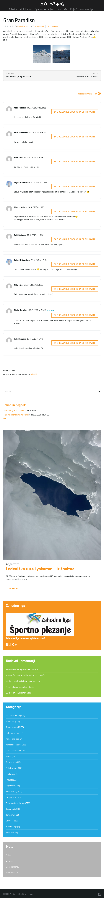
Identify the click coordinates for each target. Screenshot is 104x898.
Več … (7, 418)
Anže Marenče (20, 108)
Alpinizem (25, 9)
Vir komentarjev (12, 867)
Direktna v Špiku (24, 693)
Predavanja (10, 774)
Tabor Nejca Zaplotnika (14, 410)
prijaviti (34, 374)
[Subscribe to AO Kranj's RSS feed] (99, 895)
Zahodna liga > (87, 9)
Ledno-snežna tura (14, 750)
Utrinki (41, 26)
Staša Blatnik (22, 26)
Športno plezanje (43, 9)
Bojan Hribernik (21, 182)
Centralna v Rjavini (26, 687)
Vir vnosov (10, 861)
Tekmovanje (11, 809)
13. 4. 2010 (8, 26)
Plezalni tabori (12, 762)
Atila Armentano (21, 132)
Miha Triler (18, 157)
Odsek (12, 9)
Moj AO (73, 9)
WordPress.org (12, 872)
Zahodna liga (15, 605)
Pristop (36, 26)
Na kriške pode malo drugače (33, 675)
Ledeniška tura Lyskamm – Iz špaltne (40, 569)
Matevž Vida (19, 207)
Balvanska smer (12, 733)
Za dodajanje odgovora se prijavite (74, 112)
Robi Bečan (19, 235)
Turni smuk (10, 815)
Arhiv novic (10, 721)
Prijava (9, 855)
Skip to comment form (87, 94)
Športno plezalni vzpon (15, 803)
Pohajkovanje (11, 768)
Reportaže (62, 9)
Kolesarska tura (12, 739)
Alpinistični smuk (13, 715)
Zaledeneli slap (12, 832)
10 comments (52, 26)
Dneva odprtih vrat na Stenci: (17, 415)
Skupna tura (11, 797)
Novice (8, 756)
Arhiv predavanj (12, 727)
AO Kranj (52, 4)
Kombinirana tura (13, 745)
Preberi (15, 588)
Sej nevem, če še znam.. (28, 669)
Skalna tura (11, 791)
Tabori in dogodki (14, 405)
